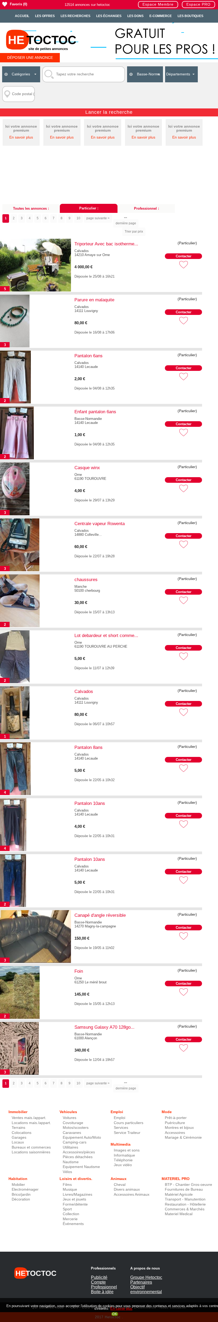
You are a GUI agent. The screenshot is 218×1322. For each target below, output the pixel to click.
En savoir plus (21, 137)
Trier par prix (134, 231)
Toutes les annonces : (31, 208)
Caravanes (72, 1133)
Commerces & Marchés (184, 1209)
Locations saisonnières (31, 1152)
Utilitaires (70, 1147)
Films (67, 1185)
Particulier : (88, 208)
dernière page (126, 223)
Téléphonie (123, 1160)
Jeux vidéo (123, 1165)
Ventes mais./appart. (29, 1118)
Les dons (135, 16)
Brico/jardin (21, 1195)
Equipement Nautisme (81, 1167)
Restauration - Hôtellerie (185, 1204)
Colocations (21, 1133)
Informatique (124, 1155)
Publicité (99, 1277)
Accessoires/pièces (79, 1152)
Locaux (18, 1142)
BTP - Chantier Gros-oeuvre (188, 1185)
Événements (73, 1224)
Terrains (18, 1128)
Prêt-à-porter (176, 1118)
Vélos (67, 1172)
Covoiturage (73, 1123)
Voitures (69, 1118)
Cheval (119, 1185)
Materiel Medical (178, 1214)
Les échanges (108, 16)
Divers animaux (127, 1189)
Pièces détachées (78, 1157)
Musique (70, 1189)
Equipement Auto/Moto (82, 1137)
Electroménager (25, 1189)
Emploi (119, 1118)
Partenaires (141, 1282)
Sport (67, 1209)
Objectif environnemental (146, 1289)
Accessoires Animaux (131, 1195)
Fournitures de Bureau (184, 1189)
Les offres (45, 16)
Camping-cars (74, 1142)
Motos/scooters (76, 1128)
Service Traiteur (127, 1133)
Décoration (21, 1199)
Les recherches (75, 16)
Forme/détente (75, 1204)
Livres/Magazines (77, 1195)
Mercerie (70, 1219)
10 (78, 218)
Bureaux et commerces (31, 1147)
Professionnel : (146, 208)
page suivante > (98, 218)
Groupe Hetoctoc (146, 1277)
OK (114, 1314)
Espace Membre (158, 4)
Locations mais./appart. (31, 1123)
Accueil (22, 16)
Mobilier (18, 1185)
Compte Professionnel (104, 1284)
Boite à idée (102, 1291)
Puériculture (175, 1123)
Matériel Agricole (179, 1195)
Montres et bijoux (179, 1128)
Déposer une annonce (30, 57)
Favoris (16, 4)
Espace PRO (198, 4)
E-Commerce (160, 16)
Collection (71, 1214)
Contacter (183, 256)
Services (121, 1128)
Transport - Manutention (185, 1199)
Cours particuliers (128, 1123)
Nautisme (71, 1162)
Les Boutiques (190, 16)
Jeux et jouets (74, 1199)
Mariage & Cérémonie (183, 1137)
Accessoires (175, 1133)
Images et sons (127, 1150)
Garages (19, 1137)
